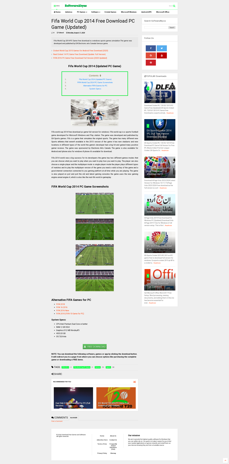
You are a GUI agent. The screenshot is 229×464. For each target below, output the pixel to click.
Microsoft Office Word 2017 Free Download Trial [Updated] (158, 283)
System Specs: (95, 89)
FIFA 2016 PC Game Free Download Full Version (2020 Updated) (80, 58)
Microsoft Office (162, 12)
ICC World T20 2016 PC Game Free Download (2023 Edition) (113, 404)
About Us (113, 436)
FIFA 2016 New (62, 310)
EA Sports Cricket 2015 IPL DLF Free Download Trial (159, 246)
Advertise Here (102, 440)
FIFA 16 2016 (61, 307)
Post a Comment (56, 421)
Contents (94, 75)
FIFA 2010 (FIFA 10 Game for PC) (70, 314)
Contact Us (113, 440)
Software (95, 12)
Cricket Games (110, 12)
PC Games (81, 12)
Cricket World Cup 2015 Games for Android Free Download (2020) (80, 51)
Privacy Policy (102, 453)
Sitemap (113, 453)
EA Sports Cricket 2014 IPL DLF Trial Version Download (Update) (159, 133)
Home (57, 12)
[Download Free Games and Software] (76, 6)
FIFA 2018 (60, 304)
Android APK (146, 12)
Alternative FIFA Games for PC (95, 86)
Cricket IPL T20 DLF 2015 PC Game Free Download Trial (157, 96)
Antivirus (68, 12)
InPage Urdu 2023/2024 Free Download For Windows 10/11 (159, 171)
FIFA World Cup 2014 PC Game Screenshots (95, 82)
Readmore (170, 113)
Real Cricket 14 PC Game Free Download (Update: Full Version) (79, 54)
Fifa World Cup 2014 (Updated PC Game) (95, 79)
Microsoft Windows (129, 12)
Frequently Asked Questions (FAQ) (113, 446)
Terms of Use (102, 444)
